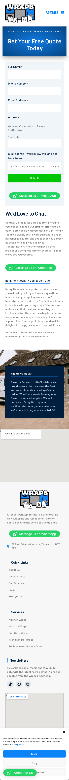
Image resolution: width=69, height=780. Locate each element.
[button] (64, 732)
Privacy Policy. (18, 744)
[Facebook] (19, 684)
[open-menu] (54, 13)
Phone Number (18, 83)
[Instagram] (27, 684)
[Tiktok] (10, 684)
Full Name (15, 66)
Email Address (18, 100)
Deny (34, 763)
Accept (35, 753)
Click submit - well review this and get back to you (32, 156)
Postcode (13, 137)
